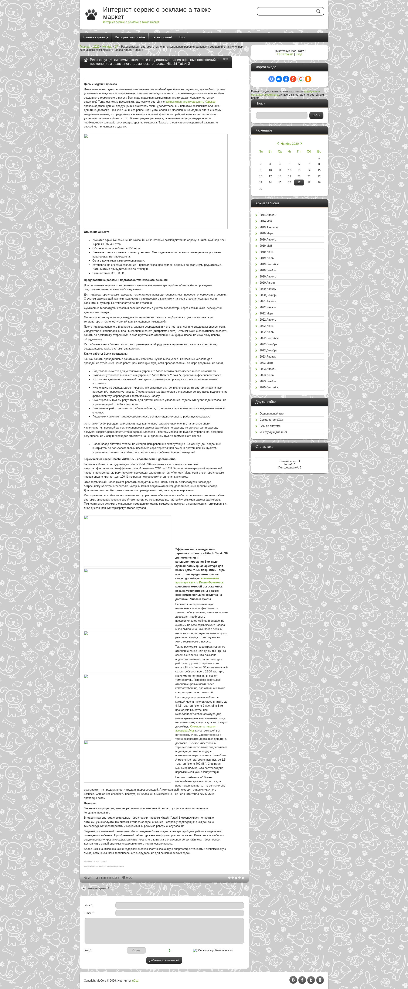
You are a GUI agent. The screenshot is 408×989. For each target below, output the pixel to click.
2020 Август (267, 282)
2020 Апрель (268, 276)
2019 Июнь (266, 251)
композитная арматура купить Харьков (190, 101)
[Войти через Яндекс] (293, 79)
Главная (85, 46)
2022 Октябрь (268, 344)
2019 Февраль (269, 227)
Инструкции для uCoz (274, 432)
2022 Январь (268, 307)
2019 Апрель (268, 239)
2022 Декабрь (268, 350)
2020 (96, 46)
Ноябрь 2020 (290, 143)
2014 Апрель (268, 214)
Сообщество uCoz (271, 419)
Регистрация (285, 54)
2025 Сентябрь (269, 387)
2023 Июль (267, 375)
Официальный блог (272, 413)
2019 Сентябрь (269, 264)
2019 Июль (267, 258)
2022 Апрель (268, 319)
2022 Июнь (266, 325)
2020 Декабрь (268, 295)
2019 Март (266, 233)
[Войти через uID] (271, 79)
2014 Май (266, 221)
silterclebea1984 (109, 877)
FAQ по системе (270, 425)
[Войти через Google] (300, 79)
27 (116, 46)
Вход (299, 54)
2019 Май (266, 245)
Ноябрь (107, 46)
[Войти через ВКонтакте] (279, 79)
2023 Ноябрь (268, 381)
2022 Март (266, 313)
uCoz (135, 980)
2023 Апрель (268, 369)
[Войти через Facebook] (286, 79)
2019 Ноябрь (268, 270)
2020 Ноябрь (268, 288)
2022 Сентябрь (269, 338)
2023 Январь (268, 356)
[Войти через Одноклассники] (308, 79)
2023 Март (266, 362)
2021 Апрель (268, 301)
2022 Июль (267, 332)
